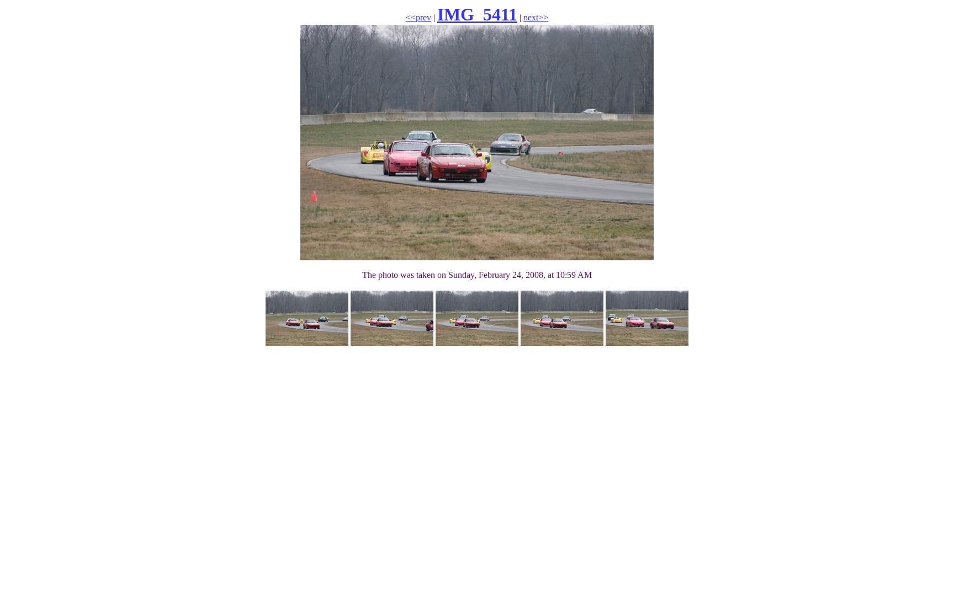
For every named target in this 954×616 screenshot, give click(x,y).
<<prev (418, 17)
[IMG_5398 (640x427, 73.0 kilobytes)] (562, 342)
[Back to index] (477, 342)
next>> (535, 17)
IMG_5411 (477, 14)
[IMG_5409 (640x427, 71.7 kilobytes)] (307, 342)
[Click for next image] (477, 257)
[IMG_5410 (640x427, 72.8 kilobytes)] (392, 342)
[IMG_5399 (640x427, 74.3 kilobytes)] (647, 342)
